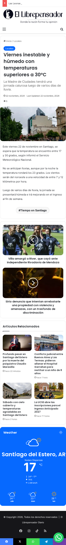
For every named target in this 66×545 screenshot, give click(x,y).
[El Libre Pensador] (33, 16)
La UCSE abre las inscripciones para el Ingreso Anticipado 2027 (47, 407)
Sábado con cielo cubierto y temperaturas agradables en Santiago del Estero (15, 409)
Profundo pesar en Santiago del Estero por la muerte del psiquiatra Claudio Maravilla (15, 360)
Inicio (9, 41)
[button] (58, 538)
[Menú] (4, 29)
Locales (17, 41)
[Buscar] (61, 29)
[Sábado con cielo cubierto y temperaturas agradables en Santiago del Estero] (17, 391)
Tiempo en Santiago (33, 210)
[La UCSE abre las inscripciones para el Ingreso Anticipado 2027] (48, 391)
